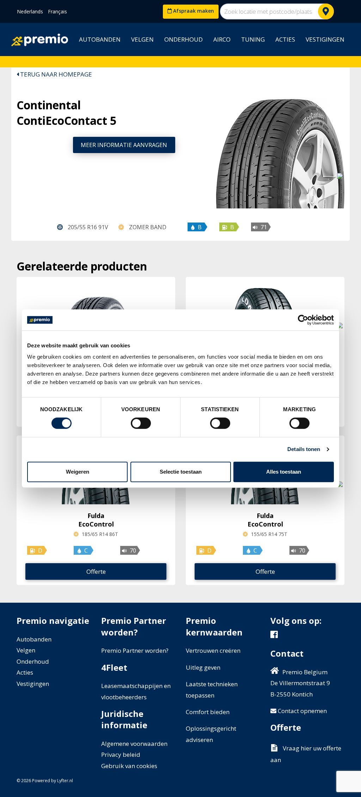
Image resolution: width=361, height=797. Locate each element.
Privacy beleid (120, 754)
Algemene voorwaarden (134, 744)
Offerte (96, 571)
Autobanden (100, 39)
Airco (222, 39)
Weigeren (77, 472)
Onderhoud (183, 39)
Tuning (253, 39)
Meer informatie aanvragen (124, 145)
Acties (285, 39)
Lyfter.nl (65, 781)
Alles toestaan (283, 472)
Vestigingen (325, 39)
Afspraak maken (193, 10)
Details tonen (303, 449)
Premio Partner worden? (135, 650)
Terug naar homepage (55, 74)
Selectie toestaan (181, 472)
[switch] (141, 423)
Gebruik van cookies (129, 766)
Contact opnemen (301, 711)
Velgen (142, 39)
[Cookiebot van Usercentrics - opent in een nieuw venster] (303, 320)
